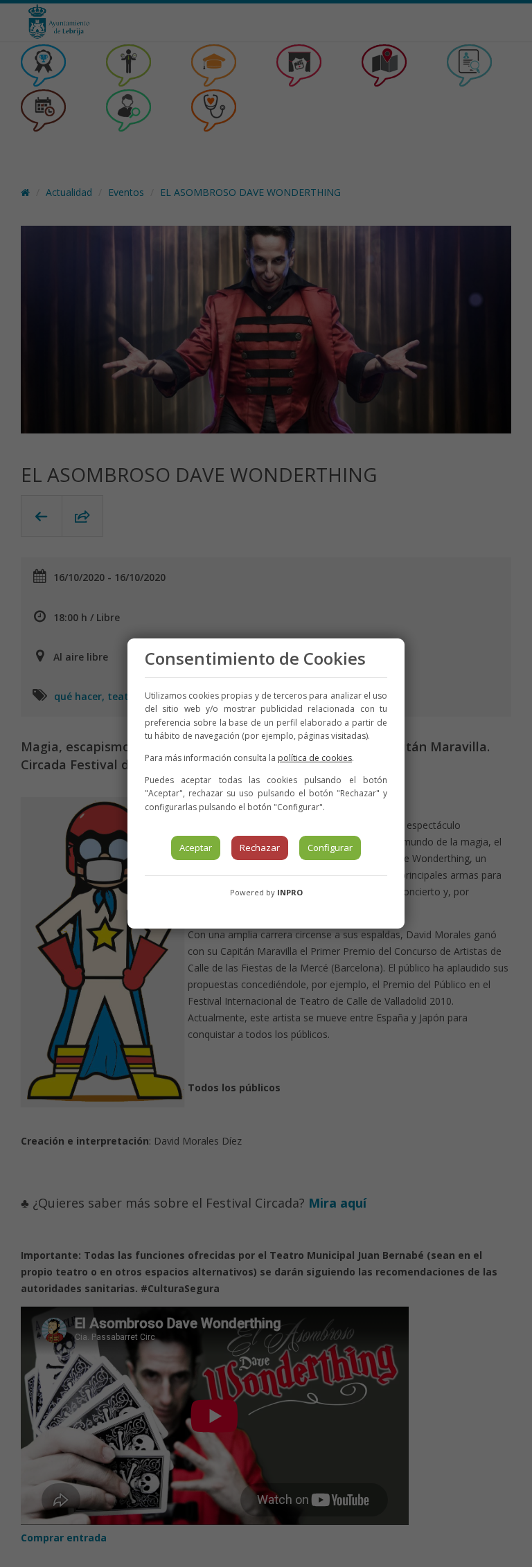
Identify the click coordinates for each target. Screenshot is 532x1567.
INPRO (290, 892)
